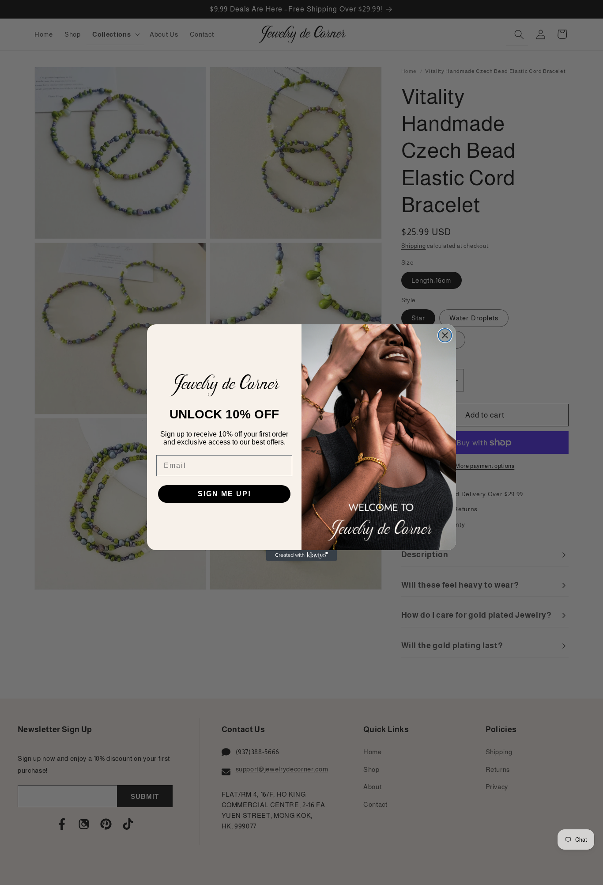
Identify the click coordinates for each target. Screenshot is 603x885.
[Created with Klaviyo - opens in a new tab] (301, 555)
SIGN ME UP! (224, 494)
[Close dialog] (445, 335)
